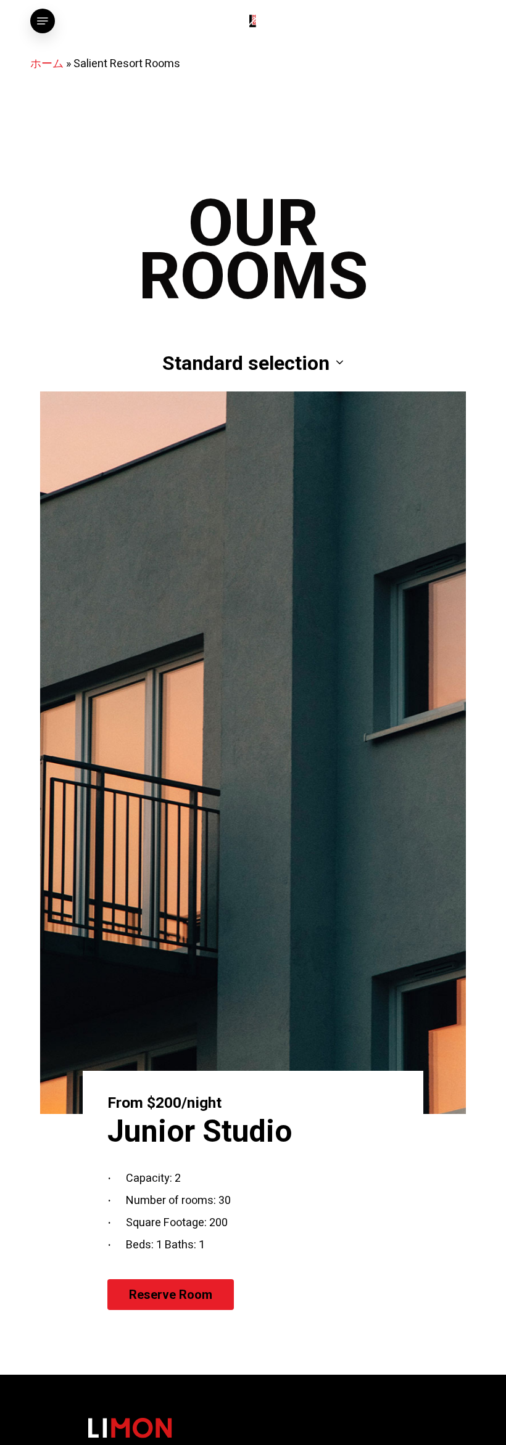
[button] (42, 21)
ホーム (47, 63)
